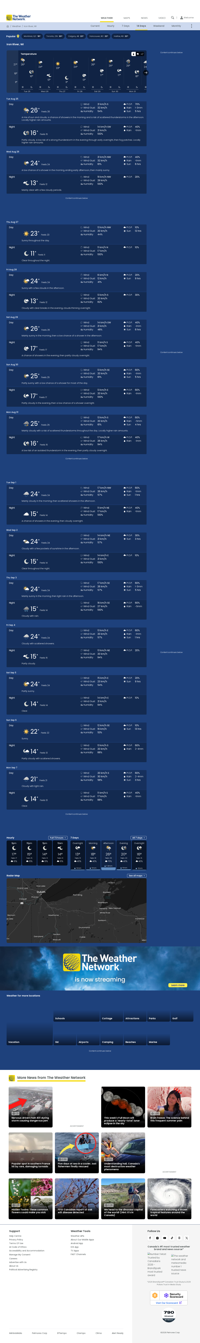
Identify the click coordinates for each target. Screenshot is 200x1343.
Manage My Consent (19, 1254)
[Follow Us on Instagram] (157, 1238)
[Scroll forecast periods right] (146, 72)
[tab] (133, 54)
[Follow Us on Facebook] (150, 1238)
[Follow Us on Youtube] (164, 1238)
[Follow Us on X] (186, 1238)
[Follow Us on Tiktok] (172, 1238)
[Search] (172, 17)
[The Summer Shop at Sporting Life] (182, 1033)
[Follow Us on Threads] (179, 1238)
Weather (16, 26)
